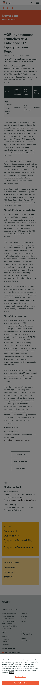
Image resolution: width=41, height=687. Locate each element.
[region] (20, 670)
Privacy (11, 672)
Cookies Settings (20, 677)
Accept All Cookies (20, 683)
